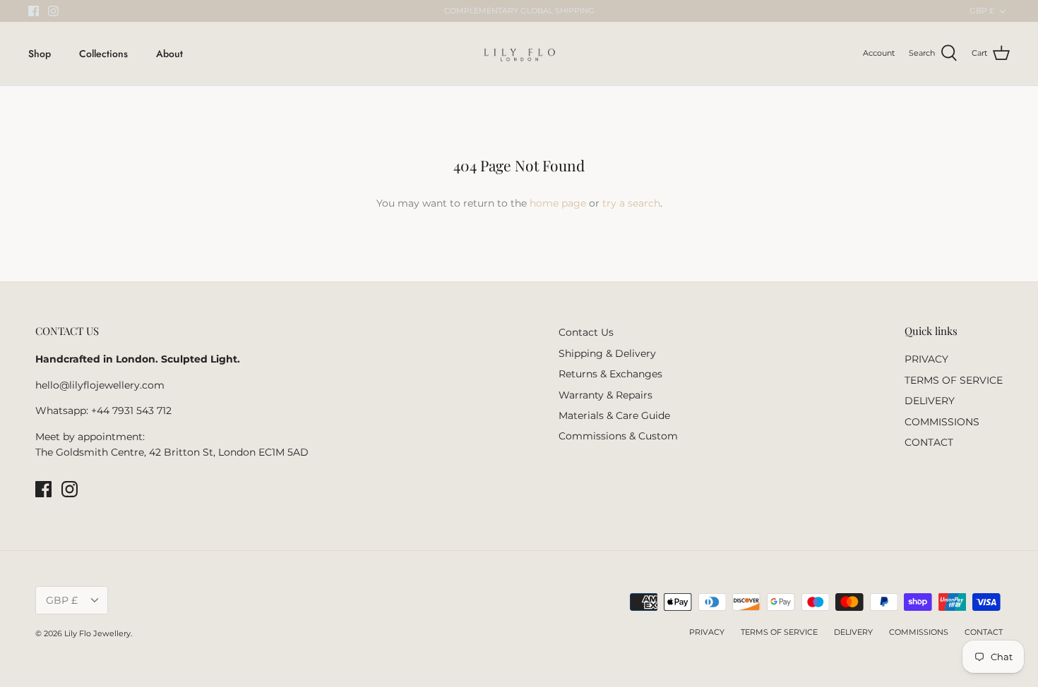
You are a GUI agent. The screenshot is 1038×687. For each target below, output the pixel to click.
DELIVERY (930, 400)
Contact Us (586, 332)
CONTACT (929, 442)
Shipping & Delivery (607, 353)
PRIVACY (926, 359)
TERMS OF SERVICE (954, 380)
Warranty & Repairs (605, 395)
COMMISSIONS (942, 421)
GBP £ (982, 11)
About (169, 54)
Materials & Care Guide (614, 415)
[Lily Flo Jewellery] (519, 53)
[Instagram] (53, 11)
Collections (103, 54)
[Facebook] (33, 11)
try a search (631, 203)
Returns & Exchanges (610, 373)
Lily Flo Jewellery (97, 633)
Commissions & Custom (618, 436)
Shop (39, 54)
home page (558, 203)
